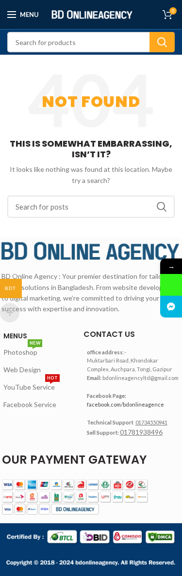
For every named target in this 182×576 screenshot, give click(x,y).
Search (162, 42)
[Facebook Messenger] (171, 307)
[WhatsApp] (171, 285)
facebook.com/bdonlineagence (125, 404)
